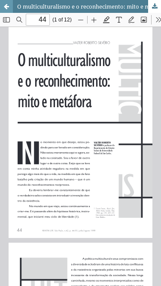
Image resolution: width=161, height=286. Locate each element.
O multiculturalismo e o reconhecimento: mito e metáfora (89, 6)
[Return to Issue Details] (6, 6)
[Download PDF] (154, 6)
